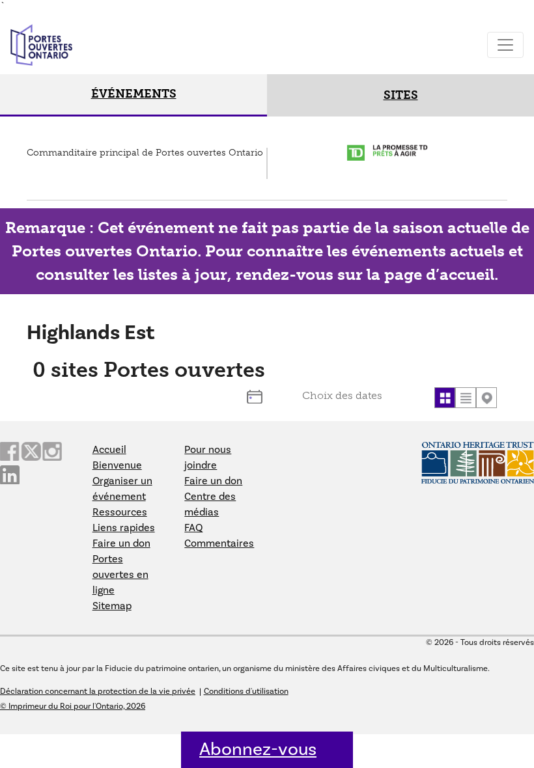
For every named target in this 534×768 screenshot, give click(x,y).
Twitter (30, 451)
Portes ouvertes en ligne (120, 575)
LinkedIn (10, 474)
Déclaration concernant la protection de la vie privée (97, 691)
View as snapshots (445, 397)
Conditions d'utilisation (246, 691)
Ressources (119, 512)
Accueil (109, 449)
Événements (133, 94)
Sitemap (112, 605)
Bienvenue (117, 465)
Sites (401, 95)
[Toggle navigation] (505, 45)
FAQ (193, 527)
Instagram (52, 451)
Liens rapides (123, 527)
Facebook (10, 451)
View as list (465, 397)
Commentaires (219, 543)
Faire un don (121, 543)
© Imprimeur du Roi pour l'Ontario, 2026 (72, 706)
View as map (486, 397)
